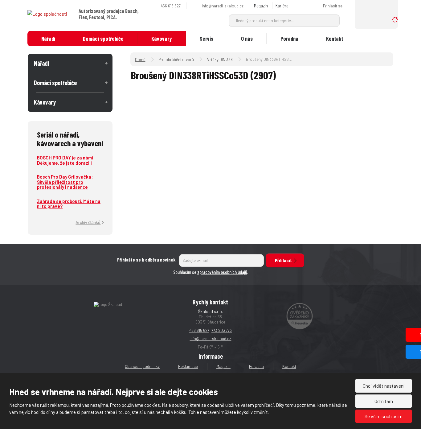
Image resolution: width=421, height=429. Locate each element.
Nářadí (48, 38)
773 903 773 (221, 330)
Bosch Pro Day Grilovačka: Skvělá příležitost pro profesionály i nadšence (65, 182)
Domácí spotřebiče (103, 38)
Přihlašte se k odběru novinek (146, 259)
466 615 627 (199, 330)
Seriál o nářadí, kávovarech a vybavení (70, 139)
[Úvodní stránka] (47, 13)
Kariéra (282, 5)
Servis (206, 38)
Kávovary (161, 38)
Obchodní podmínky (142, 366)
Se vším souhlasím (384, 416)
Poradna (289, 38)
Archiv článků (88, 222)
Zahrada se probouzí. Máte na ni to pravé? (68, 203)
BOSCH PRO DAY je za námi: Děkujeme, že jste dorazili (66, 160)
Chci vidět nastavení (383, 386)
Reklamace (188, 366)
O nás (247, 38)
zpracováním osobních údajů (222, 272)
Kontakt (334, 38)
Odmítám (383, 401)
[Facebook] (300, 5)
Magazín (261, 5)
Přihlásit (283, 260)
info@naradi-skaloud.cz (210, 338)
